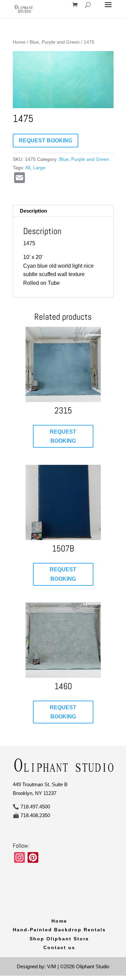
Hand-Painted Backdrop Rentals (59, 929)
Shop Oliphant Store (59, 938)
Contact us (59, 947)
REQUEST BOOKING (45, 140)
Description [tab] (33, 211)
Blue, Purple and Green (55, 42)
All (27, 167)
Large (39, 167)
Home (19, 42)
